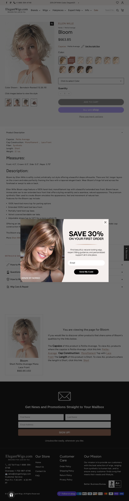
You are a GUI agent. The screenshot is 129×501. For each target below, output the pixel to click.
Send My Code (86, 272)
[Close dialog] (105, 222)
